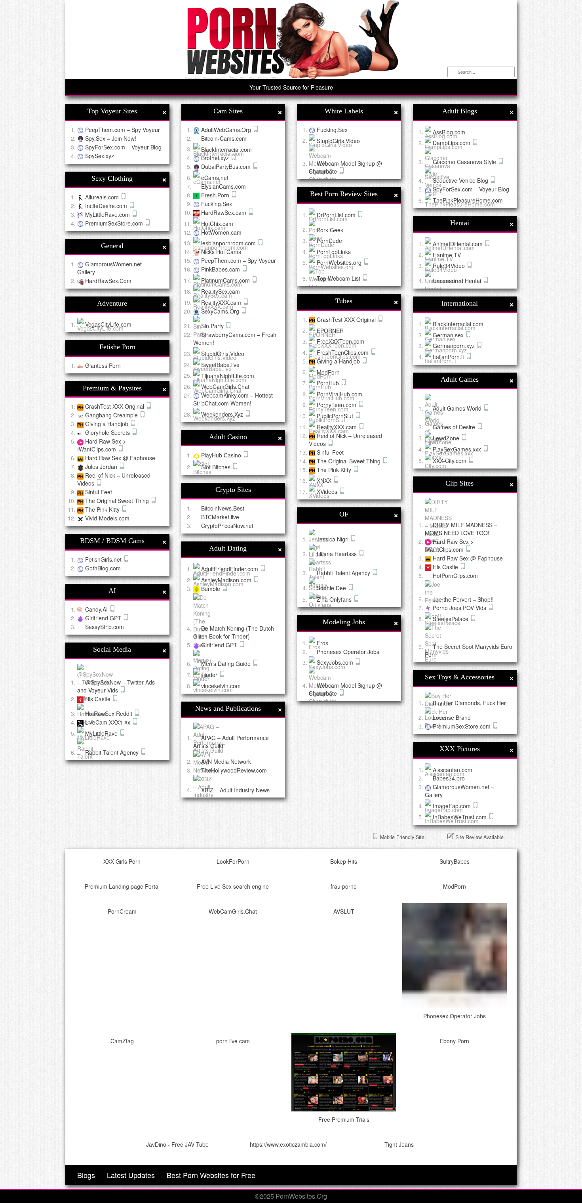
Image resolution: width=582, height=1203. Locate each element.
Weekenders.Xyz (223, 414)
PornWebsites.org (340, 262)
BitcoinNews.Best (222, 508)
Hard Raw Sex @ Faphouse (120, 458)
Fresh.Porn (216, 195)
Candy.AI (97, 609)
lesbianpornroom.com (229, 243)
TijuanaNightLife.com (227, 375)
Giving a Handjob (107, 424)
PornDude (329, 241)
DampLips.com (452, 143)
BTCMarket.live (220, 517)
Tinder (210, 675)
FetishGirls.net (104, 559)
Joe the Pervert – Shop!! (463, 599)
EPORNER (330, 330)
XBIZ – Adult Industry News (235, 790)
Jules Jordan (102, 466)
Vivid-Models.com (107, 518)
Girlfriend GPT (104, 618)
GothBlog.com (103, 568)
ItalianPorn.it (449, 357)
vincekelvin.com (221, 686)
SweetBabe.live (220, 365)
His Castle (98, 699)
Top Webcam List (339, 278)
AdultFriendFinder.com (230, 569)
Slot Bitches (216, 467)
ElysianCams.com (223, 186)
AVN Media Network (226, 761)
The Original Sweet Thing (117, 501)
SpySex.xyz (99, 156)
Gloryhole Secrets (108, 432)
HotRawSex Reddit (109, 713)
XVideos (328, 491)
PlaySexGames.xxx (458, 449)
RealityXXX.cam (222, 302)
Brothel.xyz (215, 158)
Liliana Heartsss (337, 554)
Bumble (211, 589)
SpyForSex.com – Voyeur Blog (123, 147)
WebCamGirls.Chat (225, 386)
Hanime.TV (447, 254)
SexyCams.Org (221, 311)
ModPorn (328, 372)
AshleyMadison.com (227, 580)
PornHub (328, 383)
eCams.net (214, 178)
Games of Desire (455, 427)
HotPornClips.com (455, 576)
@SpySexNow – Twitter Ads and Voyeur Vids (116, 686)
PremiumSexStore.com (115, 223)
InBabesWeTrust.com (460, 817)
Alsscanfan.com (452, 769)
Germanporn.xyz (454, 346)
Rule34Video (449, 266)
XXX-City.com (450, 461)
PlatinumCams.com (226, 280)
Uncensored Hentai (458, 281)
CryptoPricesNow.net (227, 526)
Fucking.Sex (216, 204)
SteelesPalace (451, 619)
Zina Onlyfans (335, 599)
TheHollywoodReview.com (234, 770)
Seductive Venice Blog (461, 180)
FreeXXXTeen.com (340, 341)
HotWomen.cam (221, 232)
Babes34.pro (449, 778)
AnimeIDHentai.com (458, 244)
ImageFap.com (452, 806)
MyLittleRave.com (108, 214)
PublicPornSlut (336, 416)
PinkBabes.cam (221, 269)
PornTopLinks (334, 252)
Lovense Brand (452, 717)
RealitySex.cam (220, 291)
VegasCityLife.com (108, 324)
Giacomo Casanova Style (465, 162)
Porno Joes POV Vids (460, 608)
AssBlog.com (449, 132)
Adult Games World (458, 408)
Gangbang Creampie (112, 415)
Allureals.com (102, 197)
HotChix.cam (217, 224)
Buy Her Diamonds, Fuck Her (469, 702)
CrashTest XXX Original (115, 406)
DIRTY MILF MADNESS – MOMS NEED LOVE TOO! (461, 529)
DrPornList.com (337, 215)
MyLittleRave (102, 733)
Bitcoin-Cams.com (224, 138)
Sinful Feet (98, 492)
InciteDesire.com (107, 206)
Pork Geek (330, 229)
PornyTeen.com (337, 405)
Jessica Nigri (333, 539)
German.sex (449, 335)
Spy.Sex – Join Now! (110, 138)
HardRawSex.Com (108, 281)
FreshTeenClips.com (343, 352)
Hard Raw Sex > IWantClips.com (101, 445)
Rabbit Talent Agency (112, 752)
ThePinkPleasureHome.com (468, 200)
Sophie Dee (332, 588)
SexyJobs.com (336, 662)
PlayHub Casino (222, 455)
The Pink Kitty (103, 509)
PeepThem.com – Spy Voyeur (122, 130)
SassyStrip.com (104, 627)
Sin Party (213, 326)
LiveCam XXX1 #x (108, 722)
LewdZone (447, 438)
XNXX (325, 480)
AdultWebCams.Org (227, 130)
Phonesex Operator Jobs (348, 652)
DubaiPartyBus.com (226, 166)
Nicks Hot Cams (221, 252)
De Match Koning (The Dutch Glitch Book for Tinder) (233, 632)
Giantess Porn (103, 365)
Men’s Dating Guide (226, 663)
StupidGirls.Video (222, 354)
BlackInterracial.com (226, 149)
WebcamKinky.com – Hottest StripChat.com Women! (233, 399)
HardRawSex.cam (224, 212)
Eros (322, 643)
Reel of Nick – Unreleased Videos (345, 440)
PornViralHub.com (339, 394)
